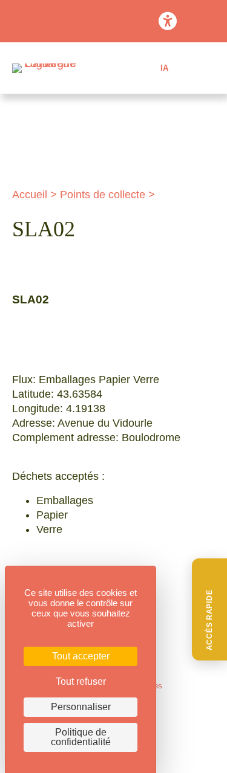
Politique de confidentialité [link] (81, 737)
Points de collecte (102, 195)
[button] (209, 609)
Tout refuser (81, 681)
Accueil (29, 195)
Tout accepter (81, 656)
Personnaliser (81, 707)
